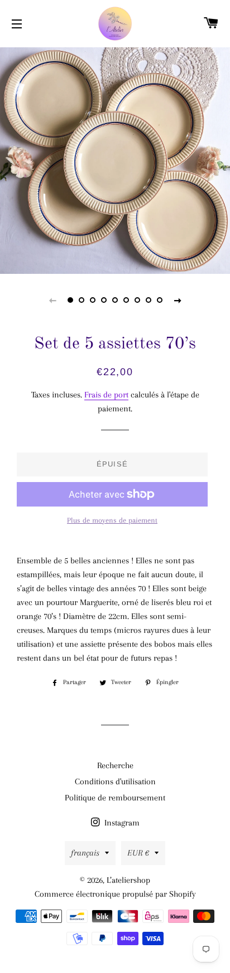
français (85, 853)
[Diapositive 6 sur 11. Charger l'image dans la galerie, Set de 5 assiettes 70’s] (126, 300)
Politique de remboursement (115, 798)
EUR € (138, 853)
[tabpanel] (115, 159)
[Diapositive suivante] (177, 300)
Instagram (121, 823)
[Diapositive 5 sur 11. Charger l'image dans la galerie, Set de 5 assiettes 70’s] (115, 300)
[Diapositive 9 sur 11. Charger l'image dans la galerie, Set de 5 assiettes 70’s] (159, 300)
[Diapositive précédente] (52, 300)
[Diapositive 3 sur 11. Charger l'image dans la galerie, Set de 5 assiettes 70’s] (92, 300)
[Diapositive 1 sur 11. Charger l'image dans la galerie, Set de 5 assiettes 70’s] (70, 300)
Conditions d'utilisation (115, 782)
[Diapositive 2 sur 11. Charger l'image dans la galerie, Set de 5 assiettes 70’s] (81, 300)
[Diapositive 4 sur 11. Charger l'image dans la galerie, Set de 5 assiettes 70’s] (103, 300)
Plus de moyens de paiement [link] (112, 520)
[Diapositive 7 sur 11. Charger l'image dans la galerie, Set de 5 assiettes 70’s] (137, 300)
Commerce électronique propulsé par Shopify (115, 894)
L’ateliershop (128, 880)
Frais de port (106, 395)
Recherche (115, 765)
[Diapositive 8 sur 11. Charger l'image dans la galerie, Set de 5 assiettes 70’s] (148, 300)
